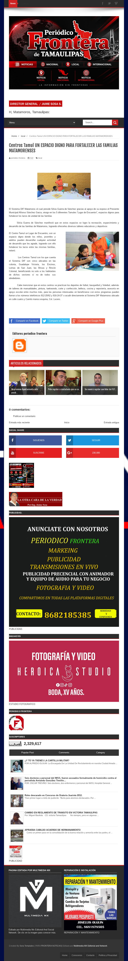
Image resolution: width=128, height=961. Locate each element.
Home (65, 955)
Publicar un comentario (24, 416)
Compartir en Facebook (27, 321)
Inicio (66, 422)
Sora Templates (27, 946)
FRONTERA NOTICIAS (51, 946)
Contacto (90, 955)
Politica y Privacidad (108, 955)
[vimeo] (116, 3)
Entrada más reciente (19, 422)
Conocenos (77, 955)
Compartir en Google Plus (90, 321)
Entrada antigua (111, 422)
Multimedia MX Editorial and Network (90, 946)
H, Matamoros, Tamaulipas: (29, 112)
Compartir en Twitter (58, 321)
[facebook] (102, 3)
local (40, 158)
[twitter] (109, 3)
